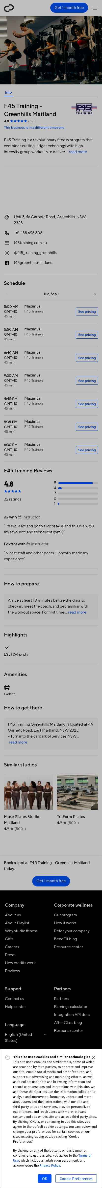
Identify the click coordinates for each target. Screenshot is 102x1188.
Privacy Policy (50, 1165)
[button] (93, 1057)
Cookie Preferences (76, 1178)
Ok (44, 1178)
